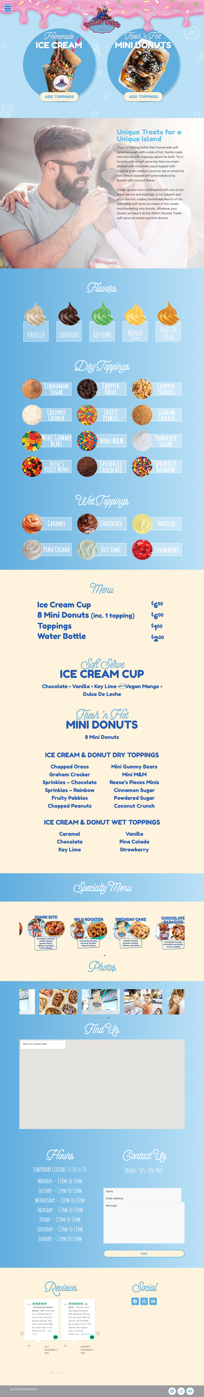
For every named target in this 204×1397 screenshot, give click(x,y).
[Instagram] (144, 1301)
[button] (7, 8)
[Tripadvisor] (153, 1301)
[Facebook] (135, 1301)
